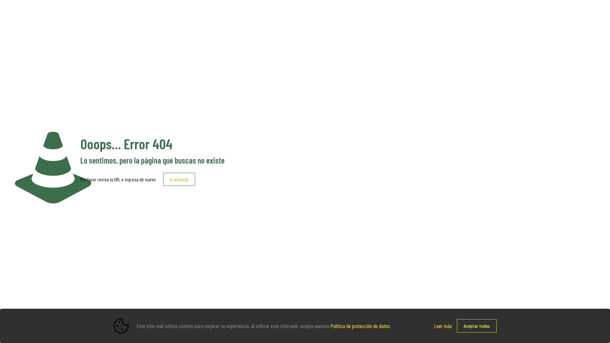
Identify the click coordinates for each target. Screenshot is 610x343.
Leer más (443, 325)
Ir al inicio (179, 179)
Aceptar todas (477, 326)
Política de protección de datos (360, 325)
